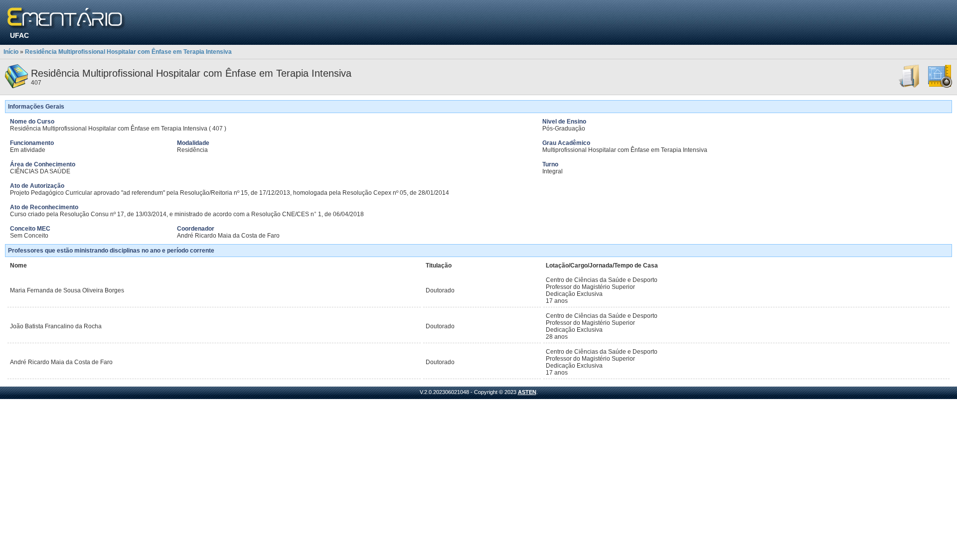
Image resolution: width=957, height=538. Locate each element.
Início (10, 51)
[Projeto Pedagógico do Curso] (940, 86)
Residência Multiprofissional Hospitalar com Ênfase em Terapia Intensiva (128, 51)
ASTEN (527, 392)
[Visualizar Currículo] (910, 86)
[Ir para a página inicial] (66, 18)
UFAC (19, 35)
